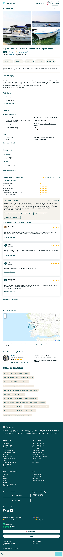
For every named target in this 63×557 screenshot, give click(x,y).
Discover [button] (39, 3)
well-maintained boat (25, 214)
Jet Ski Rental (37, 452)
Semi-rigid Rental (38, 445)
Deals (34, 460)
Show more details (9, 143)
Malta (5, 482)
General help (36, 474)
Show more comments (10, 299)
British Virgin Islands (9, 484)
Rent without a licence (39, 456)
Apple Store (18, 495)
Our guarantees (8, 447)
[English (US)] (48, 3)
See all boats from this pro (20, 362)
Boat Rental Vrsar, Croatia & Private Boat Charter (18, 377)
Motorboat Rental (38, 443)
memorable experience (12, 217)
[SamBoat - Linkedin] (11, 510)
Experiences (7, 464)
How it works (36, 476)
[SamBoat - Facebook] (4, 510)
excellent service (11, 214)
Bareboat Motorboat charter (12, 407)
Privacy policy (36, 541)
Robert (11, 55)
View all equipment (9, 170)
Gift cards (6, 454)
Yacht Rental (36, 447)
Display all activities (9, 103)
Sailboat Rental (37, 449)
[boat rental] (9, 3)
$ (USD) (30, 536)
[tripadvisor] (7, 524)
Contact (35, 478)
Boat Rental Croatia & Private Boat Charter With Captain (20, 398)
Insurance (6, 449)
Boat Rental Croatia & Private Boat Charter (16, 373)
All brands (35, 462)
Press (4, 460)
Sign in (56, 3)
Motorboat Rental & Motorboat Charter (15, 382)
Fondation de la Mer (9, 462)
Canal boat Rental (38, 454)
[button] (5, 315)
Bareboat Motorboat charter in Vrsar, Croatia (17, 415)
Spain (5, 478)
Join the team (7, 445)
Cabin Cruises (36, 458)
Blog (4, 466)
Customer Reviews (9, 458)
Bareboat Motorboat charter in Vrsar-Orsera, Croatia (19, 411)
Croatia (5, 474)
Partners (35, 543)
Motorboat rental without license (14, 394)
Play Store (18, 500)
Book (58, 554)
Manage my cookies (38, 480)
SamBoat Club (7, 456)
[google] (35, 517)
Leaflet (58, 340)
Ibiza (4, 480)
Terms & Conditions (9, 543)
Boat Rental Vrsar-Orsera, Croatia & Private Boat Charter (20, 390)
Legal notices (7, 541)
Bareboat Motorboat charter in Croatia (36, 407)
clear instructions (41, 214)
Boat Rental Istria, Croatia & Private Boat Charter (18, 386)
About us (6, 443)
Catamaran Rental (38, 450)
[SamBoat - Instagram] (7, 510)
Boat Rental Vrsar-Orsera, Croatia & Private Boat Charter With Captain (24, 402)
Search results (9, 8)
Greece (5, 476)
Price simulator (8, 450)
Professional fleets (9, 452)
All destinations (8, 486)
